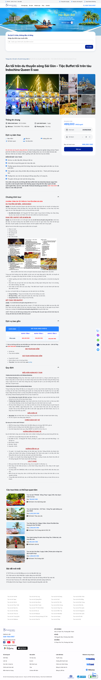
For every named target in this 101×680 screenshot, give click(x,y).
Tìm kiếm (89, 47)
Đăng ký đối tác (60, 670)
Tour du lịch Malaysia (34, 613)
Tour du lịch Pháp (55, 619)
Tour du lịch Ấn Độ (77, 616)
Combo (48, 5)
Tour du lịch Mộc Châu (78, 596)
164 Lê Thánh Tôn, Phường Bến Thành (64, 631)
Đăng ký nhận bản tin (61, 667)
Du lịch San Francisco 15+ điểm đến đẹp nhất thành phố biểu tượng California (29, 580)
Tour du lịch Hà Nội (12, 596)
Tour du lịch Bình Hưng (57, 605)
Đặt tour (78, 149)
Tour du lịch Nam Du (12, 608)
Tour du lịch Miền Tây (56, 610)
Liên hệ (5, 661)
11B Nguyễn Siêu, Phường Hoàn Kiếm (63, 637)
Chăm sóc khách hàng (62, 664)
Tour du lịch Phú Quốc (78, 608)
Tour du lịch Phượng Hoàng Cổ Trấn (38, 616)
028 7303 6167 (90, 5)
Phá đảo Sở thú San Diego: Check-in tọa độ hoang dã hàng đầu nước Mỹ (27, 582)
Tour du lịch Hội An (12, 602)
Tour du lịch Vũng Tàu (56, 608)
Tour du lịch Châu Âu (34, 619)
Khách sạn (37, 5)
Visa (43, 5)
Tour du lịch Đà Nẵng (78, 599)
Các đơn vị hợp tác (8, 664)
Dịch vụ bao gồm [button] (13, 321)
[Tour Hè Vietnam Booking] (50, 22)
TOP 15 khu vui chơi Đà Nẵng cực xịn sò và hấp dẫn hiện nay (24, 573)
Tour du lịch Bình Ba (78, 605)
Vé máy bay (24, 5)
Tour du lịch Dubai (55, 616)
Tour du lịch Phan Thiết (13, 605)
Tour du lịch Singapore (78, 610)
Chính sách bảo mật (8, 667)
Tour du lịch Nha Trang (79, 602)
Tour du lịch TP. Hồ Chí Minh (36, 608)
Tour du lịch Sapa (11, 599)
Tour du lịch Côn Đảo (12, 610)
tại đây (30, 362)
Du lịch (31, 5)
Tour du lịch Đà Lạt (34, 610)
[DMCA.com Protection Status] (93, 677)
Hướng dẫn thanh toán (62, 661)
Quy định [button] (10, 368)
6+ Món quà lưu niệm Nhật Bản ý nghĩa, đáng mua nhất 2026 (24, 575)
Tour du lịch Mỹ (77, 619)
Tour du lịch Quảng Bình (35, 599)
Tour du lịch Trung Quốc (13, 616)
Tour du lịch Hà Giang (56, 596)
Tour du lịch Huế (55, 599)
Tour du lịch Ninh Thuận (35, 605)
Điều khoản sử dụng (8, 670)
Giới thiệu (5, 657)
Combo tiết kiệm (34, 670)
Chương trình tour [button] (13, 197)
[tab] (32, 197)
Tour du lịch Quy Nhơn (35, 602)
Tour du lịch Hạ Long (34, 596)
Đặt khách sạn (33, 664)
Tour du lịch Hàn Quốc (78, 613)
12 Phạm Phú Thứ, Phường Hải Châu (63, 642)
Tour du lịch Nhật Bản (56, 613)
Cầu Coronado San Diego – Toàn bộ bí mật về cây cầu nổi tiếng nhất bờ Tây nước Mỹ (30, 577)
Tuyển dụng (59, 657)
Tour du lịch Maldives (12, 619)
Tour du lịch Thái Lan (12, 613)
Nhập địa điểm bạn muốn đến (18, 38)
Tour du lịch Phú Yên (56, 602)
